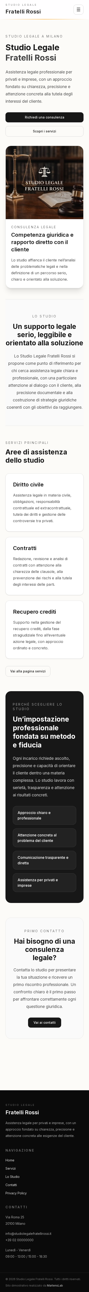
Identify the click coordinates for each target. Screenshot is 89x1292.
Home (9, 1160)
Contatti (11, 1185)
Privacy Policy (16, 1193)
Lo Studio (12, 1177)
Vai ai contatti (45, 1022)
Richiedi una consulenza (44, 117)
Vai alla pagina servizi (28, 671)
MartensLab (55, 1285)
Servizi (10, 1168)
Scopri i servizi (44, 131)
